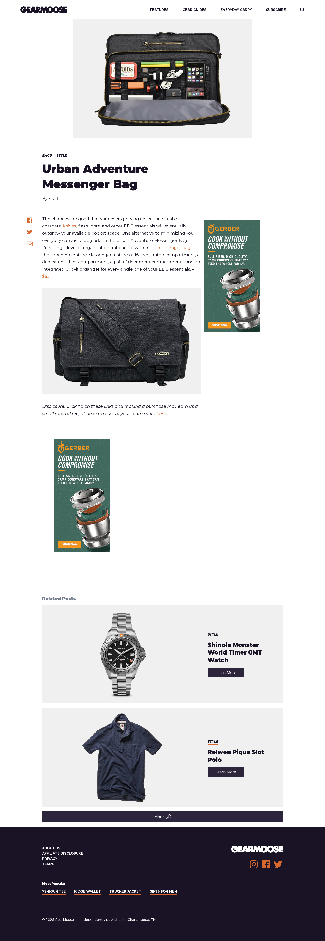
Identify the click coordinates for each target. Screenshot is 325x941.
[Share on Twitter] (30, 232)
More (159, 816)
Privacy (49, 859)
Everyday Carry (236, 9)
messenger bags (174, 247)
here (161, 413)
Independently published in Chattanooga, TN (118, 919)
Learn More (229, 673)
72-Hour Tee (54, 891)
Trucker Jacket (125, 891)
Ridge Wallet (87, 891)
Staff (53, 198)
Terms (48, 864)
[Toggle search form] (302, 9)
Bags (47, 155)
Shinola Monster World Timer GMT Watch (235, 652)
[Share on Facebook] (30, 220)
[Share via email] (30, 244)
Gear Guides (195, 9)
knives (69, 226)
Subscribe (276, 9)
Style (61, 155)
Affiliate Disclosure (62, 853)
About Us (51, 848)
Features (159, 9)
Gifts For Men (163, 891)
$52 (46, 276)
